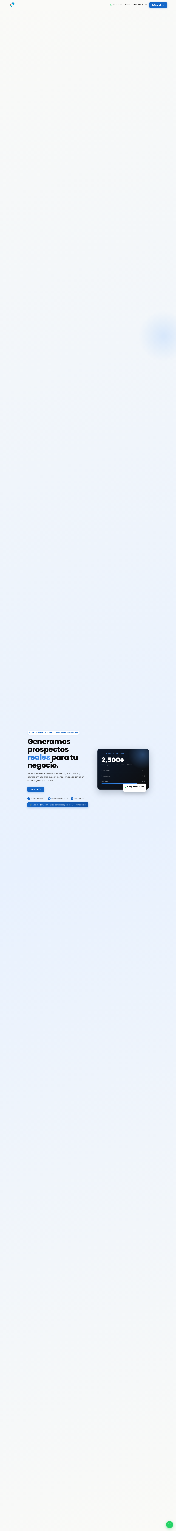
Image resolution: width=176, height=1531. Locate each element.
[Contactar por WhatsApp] (169, 1524)
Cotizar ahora (158, 5)
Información (35, 789)
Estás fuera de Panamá (130, 5)
